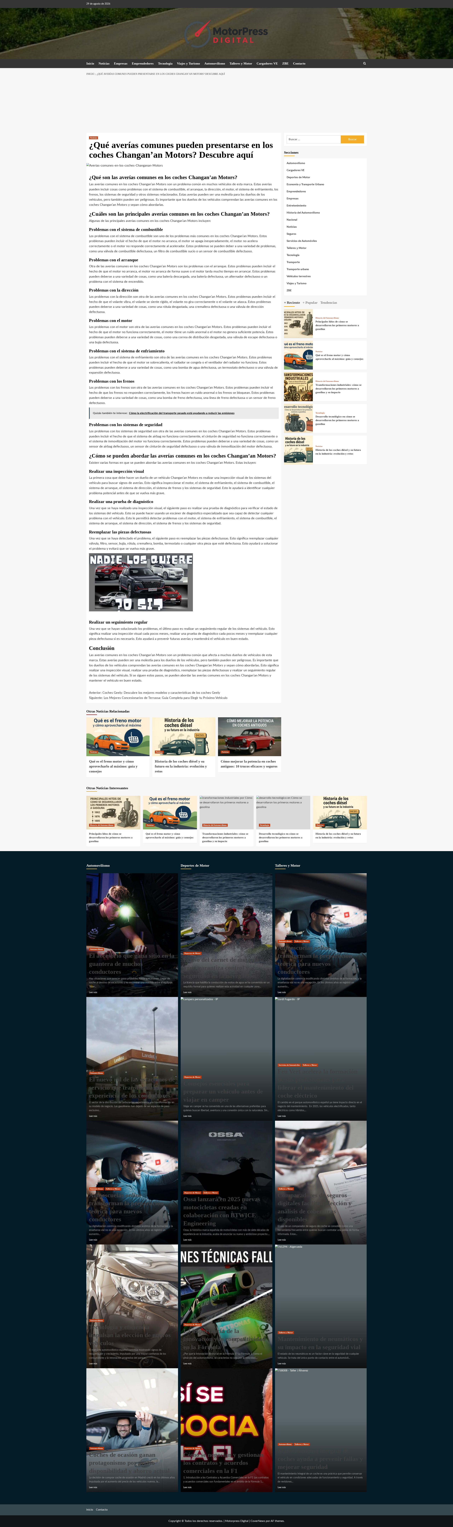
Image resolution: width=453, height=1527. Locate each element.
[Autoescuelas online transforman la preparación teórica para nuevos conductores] (132, 1182)
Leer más (93, 992)
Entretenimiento (296, 205)
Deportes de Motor (298, 177)
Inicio (90, 63)
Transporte (293, 262)
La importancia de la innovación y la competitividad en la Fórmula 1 (224, 1339)
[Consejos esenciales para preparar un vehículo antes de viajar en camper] (199, 999)
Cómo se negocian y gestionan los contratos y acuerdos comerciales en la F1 (223, 1462)
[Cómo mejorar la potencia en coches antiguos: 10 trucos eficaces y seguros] (249, 736)
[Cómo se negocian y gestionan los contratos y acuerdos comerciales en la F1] (226, 1430)
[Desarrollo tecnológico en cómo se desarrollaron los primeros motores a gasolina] (298, 418)
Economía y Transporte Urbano (305, 184)
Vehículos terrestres (299, 276)
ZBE (285, 63)
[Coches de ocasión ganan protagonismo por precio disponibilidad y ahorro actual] (132, 1430)
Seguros (291, 234)
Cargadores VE (267, 63)
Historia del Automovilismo (303, 212)
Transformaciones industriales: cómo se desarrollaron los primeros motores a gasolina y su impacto (339, 388)
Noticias (104, 63)
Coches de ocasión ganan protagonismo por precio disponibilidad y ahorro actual (129, 1462)
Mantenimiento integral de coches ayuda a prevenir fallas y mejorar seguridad (320, 1458)
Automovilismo (214, 63)
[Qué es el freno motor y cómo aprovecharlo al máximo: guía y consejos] (118, 736)
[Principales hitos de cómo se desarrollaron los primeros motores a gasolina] (298, 323)
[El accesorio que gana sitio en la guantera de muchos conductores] (132, 935)
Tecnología (165, 63)
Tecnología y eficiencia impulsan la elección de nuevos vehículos (130, 1335)
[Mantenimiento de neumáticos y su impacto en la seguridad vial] (288, 1246)
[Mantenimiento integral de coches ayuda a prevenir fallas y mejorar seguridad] (291, 1370)
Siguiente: (158, 698)
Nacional (292, 220)
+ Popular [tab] (310, 302)
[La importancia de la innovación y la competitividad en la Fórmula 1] (226, 1306)
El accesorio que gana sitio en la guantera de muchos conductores (131, 963)
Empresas (120, 63)
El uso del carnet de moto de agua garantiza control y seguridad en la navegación (221, 967)
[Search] (364, 63)
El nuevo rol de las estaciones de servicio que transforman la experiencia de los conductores (132, 1087)
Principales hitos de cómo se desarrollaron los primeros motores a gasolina (337, 325)
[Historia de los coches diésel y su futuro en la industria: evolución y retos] (183, 736)
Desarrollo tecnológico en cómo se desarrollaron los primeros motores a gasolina (337, 420)
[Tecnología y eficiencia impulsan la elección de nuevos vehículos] (132, 1306)
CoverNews (258, 1521)
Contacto (299, 63)
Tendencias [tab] (328, 302)
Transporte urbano (298, 269)
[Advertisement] (226, 104)
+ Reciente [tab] (292, 302)
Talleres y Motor (241, 63)
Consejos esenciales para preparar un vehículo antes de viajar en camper (223, 1091)
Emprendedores (143, 63)
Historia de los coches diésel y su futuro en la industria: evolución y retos (181, 766)
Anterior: (154, 692)
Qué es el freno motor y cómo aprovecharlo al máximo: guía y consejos (113, 766)
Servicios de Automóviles (302, 241)
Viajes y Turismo (188, 63)
